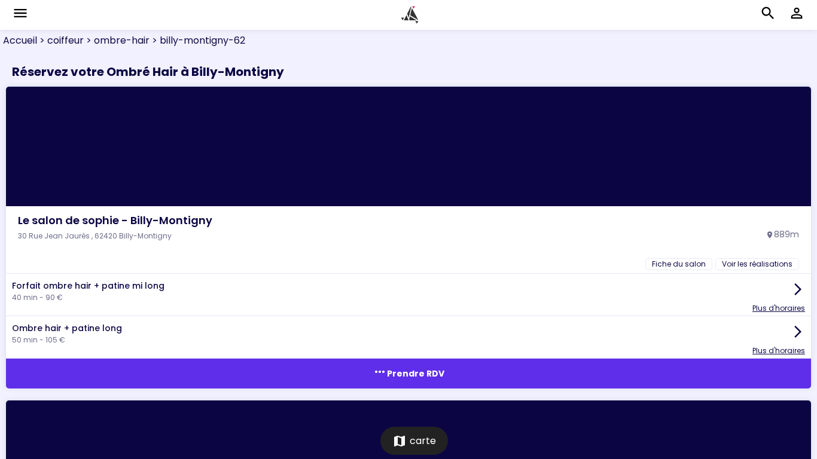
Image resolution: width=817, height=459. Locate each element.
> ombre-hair (117, 40)
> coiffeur (60, 40)
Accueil (20, 40)
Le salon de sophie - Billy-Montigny (115, 220)
